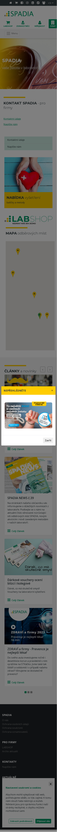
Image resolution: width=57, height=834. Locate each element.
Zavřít (48, 440)
